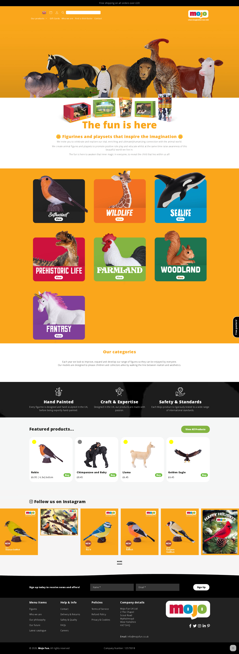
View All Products (195, 429)
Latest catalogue (37, 630)
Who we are (35, 614)
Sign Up (201, 587)
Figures (33, 608)
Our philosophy (37, 619)
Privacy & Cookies (101, 619)
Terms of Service (100, 608)
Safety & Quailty (68, 619)
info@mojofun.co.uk (138, 636)
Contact (64, 608)
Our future (34, 625)
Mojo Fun (43, 648)
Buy (67, 475)
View (59, 219)
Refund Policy (99, 614)
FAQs (63, 625)
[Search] (63, 13)
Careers (64, 630)
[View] (58, 197)
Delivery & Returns (70, 614)
